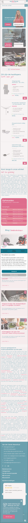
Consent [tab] (5, 251)
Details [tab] (23, 251)
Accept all (14, 271)
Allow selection (14, 275)
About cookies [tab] (14, 251)
